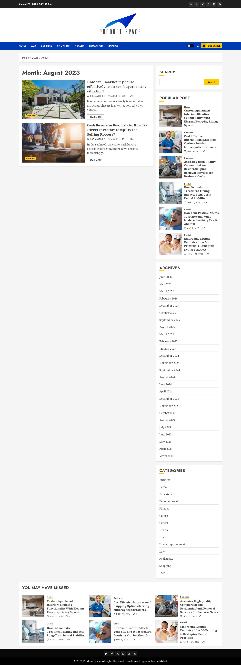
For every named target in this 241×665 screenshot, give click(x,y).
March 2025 (166, 334)
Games (163, 516)
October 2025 (167, 313)
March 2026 (166, 291)
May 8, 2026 (193, 228)
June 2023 (165, 434)
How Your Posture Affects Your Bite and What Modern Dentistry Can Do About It (201, 218)
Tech (162, 573)
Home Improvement (172, 544)
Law (33, 45)
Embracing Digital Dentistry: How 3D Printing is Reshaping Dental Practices (199, 244)
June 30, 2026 (57, 616)
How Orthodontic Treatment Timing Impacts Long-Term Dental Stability (197, 193)
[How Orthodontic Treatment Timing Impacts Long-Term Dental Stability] (170, 193)
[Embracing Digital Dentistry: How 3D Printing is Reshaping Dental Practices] (170, 244)
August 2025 (167, 327)
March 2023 (166, 456)
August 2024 (167, 377)
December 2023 (169, 398)
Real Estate (166, 558)
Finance (113, 45)
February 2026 (168, 298)
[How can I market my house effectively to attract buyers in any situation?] (53, 99)
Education (96, 45)
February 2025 (168, 341)
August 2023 (167, 420)
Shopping (63, 45)
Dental (187, 184)
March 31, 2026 (195, 254)
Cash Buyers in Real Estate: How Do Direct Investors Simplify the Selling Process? (117, 130)
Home (22, 45)
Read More (95, 117)
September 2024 (169, 370)
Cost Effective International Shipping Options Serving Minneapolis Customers (200, 141)
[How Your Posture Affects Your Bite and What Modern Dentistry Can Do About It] (170, 218)
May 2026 (165, 284)
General (164, 523)
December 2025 (169, 305)
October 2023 (167, 413)
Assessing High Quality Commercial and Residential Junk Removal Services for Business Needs (200, 169)
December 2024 (169, 355)
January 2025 (167, 348)
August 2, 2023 (118, 139)
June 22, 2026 (190, 616)
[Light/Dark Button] (190, 45)
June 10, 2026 (194, 202)
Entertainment (168, 501)
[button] (198, 46)
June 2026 (165, 277)
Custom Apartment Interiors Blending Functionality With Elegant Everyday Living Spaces (201, 118)
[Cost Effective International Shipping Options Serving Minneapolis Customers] (170, 142)
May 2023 (165, 441)
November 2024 (169, 363)
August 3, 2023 (118, 96)
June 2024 (165, 384)
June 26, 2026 (194, 151)
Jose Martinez (97, 96)
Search (167, 72)
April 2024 (165, 391)
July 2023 (165, 427)
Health (79, 45)
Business (46, 45)
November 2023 (169, 406)
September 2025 (169, 320)
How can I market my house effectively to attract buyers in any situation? (116, 86)
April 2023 (165, 449)
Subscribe (214, 45)
